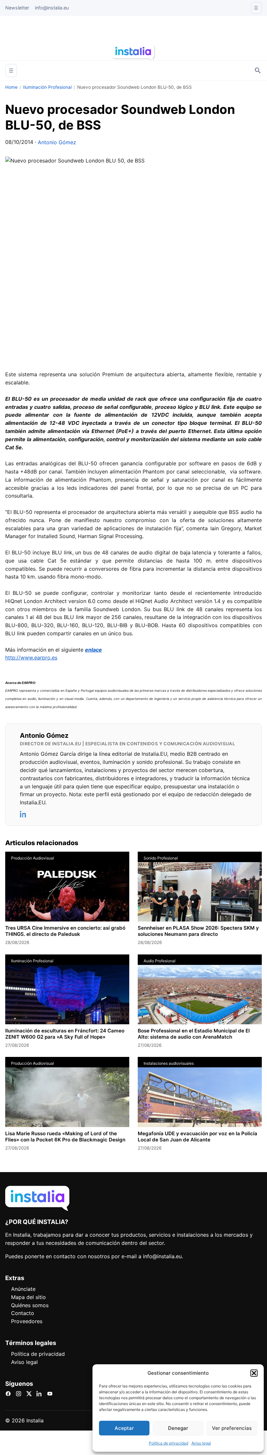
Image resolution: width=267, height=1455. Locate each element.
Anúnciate (23, 1289)
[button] (254, 1373)
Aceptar (124, 1428)
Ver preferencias (232, 1428)
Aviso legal (201, 1443)
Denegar (178, 1428)
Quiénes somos (30, 1305)
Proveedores (26, 1321)
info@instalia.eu (52, 7)
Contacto (22, 1313)
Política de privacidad (168, 1443)
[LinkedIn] (23, 814)
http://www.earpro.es (31, 657)
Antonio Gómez (57, 142)
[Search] (258, 70)
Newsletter (17, 7)
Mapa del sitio (28, 1297)
